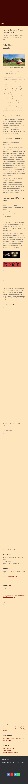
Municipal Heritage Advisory (10, 752)
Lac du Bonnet (7, 751)
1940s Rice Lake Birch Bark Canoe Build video (12, 768)
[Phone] (18, 774)
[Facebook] (8, 774)
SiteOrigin (13, 781)
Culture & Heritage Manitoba (10, 749)
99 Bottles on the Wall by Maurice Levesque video (13, 766)
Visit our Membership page (10, 577)
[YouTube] (11, 774)
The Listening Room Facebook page (14, 596)
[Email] (15, 774)
